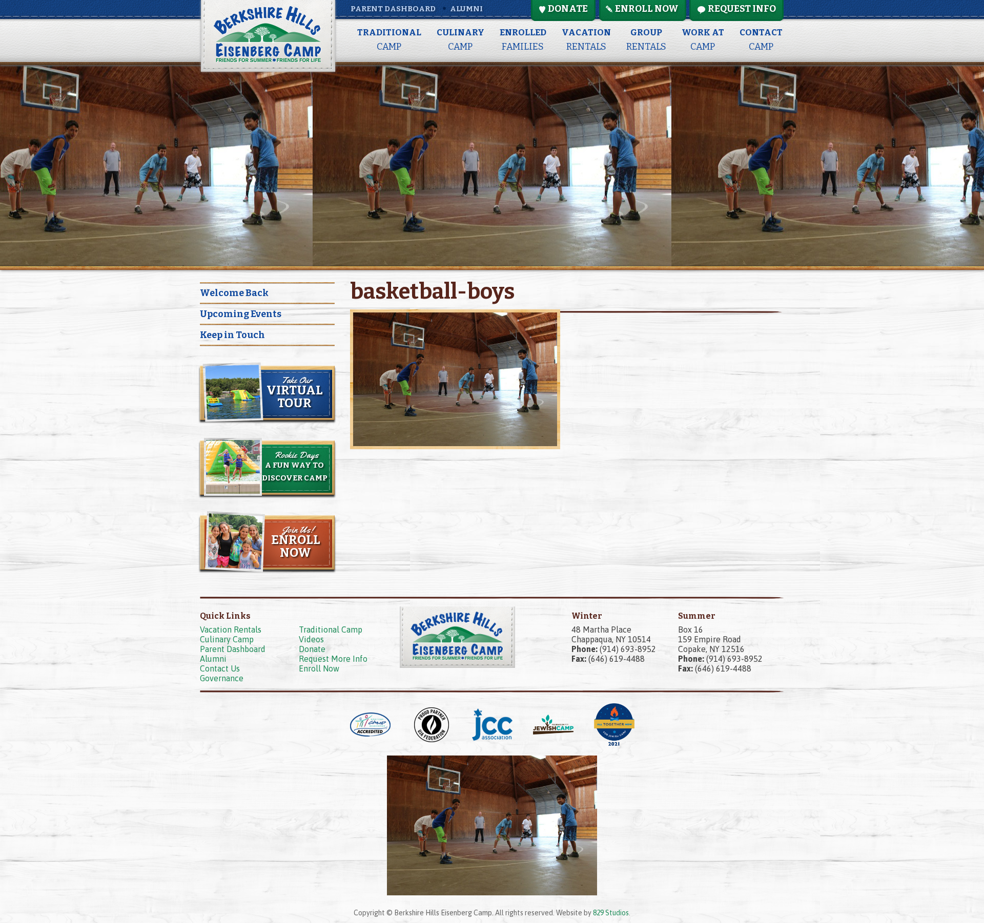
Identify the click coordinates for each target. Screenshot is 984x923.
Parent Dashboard (393, 8)
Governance (221, 678)
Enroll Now (319, 668)
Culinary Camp (227, 639)
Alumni (466, 8)
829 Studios (611, 913)
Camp (389, 39)
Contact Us (220, 668)
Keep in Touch (232, 335)
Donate (312, 649)
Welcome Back (234, 293)
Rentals (586, 39)
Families (523, 39)
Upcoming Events (240, 314)
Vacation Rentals (230, 629)
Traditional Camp (330, 629)
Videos (311, 639)
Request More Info (333, 658)
